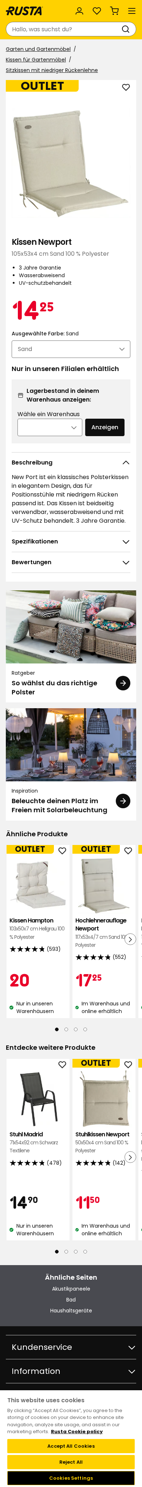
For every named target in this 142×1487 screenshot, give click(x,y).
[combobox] (63, 29)
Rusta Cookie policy (77, 1431)
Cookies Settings (71, 1478)
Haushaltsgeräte (71, 1310)
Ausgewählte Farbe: (45, 333)
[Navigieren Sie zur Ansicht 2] (66, 1029)
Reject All (71, 1462)
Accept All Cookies (70, 1446)
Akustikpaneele (71, 1288)
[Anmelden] (79, 11)
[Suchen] (127, 29)
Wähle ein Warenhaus (48, 414)
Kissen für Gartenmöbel (36, 59)
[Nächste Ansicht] (130, 939)
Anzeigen (104, 427)
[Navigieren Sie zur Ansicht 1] (57, 1029)
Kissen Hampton (36, 929)
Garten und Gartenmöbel (38, 49)
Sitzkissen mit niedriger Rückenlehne (52, 70)
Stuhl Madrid (33, 1143)
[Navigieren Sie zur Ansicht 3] (76, 1029)
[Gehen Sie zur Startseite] (24, 11)
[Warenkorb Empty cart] (114, 11)
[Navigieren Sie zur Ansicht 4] (85, 1029)
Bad (71, 1299)
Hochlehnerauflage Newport (104, 933)
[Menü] (132, 11)
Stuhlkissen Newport (102, 1143)
